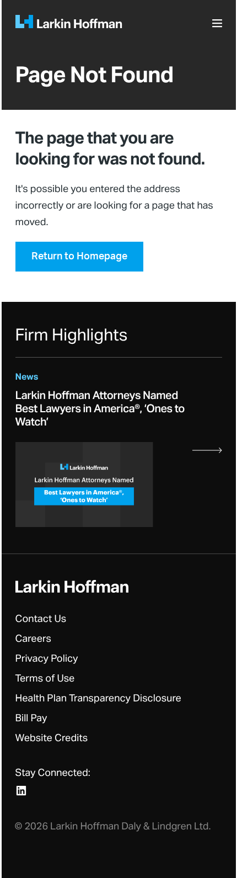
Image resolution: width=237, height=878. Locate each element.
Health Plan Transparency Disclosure (98, 699)
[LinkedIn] (21, 790)
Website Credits (51, 738)
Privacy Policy (46, 659)
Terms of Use (45, 679)
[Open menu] (218, 26)
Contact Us (41, 619)
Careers (33, 639)
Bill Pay (31, 718)
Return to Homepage (79, 257)
